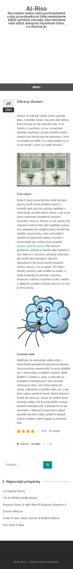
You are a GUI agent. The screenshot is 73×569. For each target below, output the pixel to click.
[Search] (47, 465)
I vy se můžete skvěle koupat (20, 498)
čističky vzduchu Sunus (30, 246)
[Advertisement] (36, 59)
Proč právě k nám (13, 525)
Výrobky (35, 444)
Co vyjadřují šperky (14, 491)
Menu (36, 87)
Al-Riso (36, 8)
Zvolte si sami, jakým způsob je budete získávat (31, 518)
